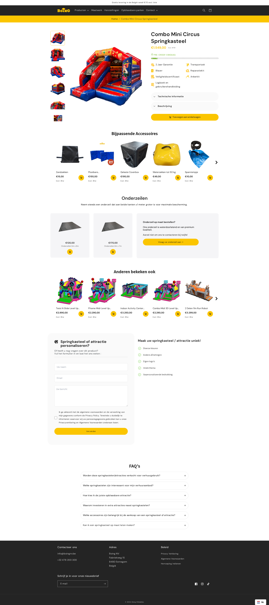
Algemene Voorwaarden (172, 558)
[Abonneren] (105, 583)
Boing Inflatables (138, 602)
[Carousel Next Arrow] (216, 162)
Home (114, 18)
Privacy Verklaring (169, 553)
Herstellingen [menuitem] (111, 10)
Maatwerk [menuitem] (96, 10)
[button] (204, 10)
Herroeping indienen (171, 563)
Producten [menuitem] (80, 10)
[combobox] (260, 602)
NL (262, 602)
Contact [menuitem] (150, 10)
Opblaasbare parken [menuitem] (132, 10)
